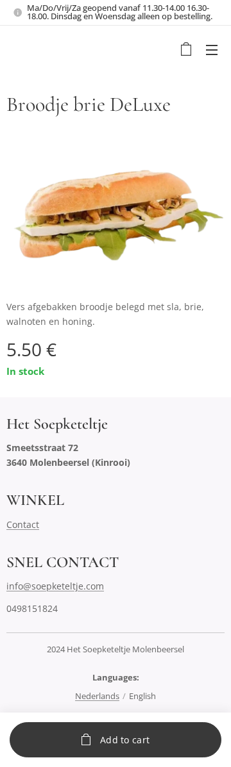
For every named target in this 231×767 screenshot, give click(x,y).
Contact (22, 524)
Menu (212, 49)
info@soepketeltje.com (55, 586)
